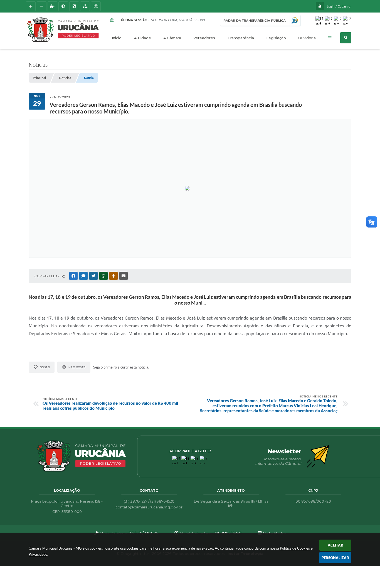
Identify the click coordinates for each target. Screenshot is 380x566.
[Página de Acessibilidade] (96, 6)
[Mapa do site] (85, 6)
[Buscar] (345, 37)
